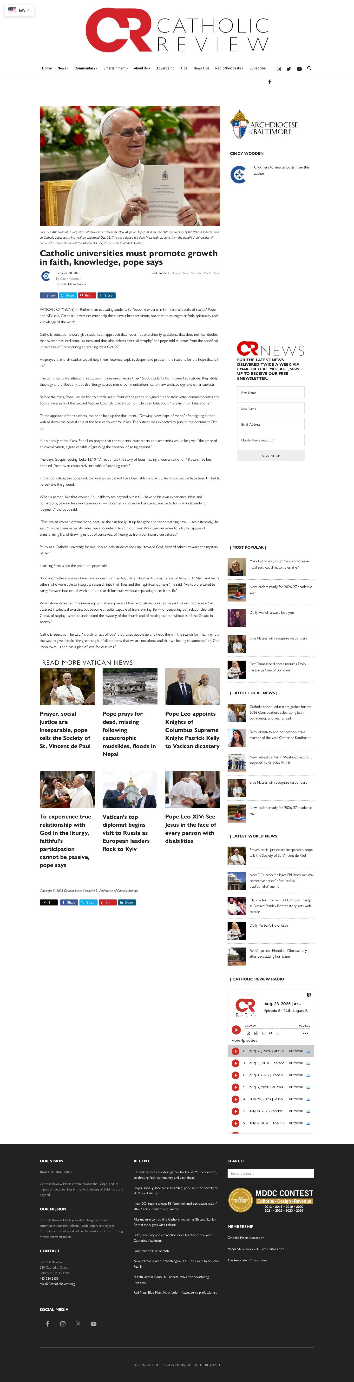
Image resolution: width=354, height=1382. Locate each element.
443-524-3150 (49, 1278)
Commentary (85, 68)
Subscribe (257, 68)
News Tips (201, 68)
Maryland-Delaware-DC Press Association (256, 1248)
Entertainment (115, 68)
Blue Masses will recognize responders (278, 638)
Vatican (196, 272)
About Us (141, 68)
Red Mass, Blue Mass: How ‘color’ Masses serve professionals (175, 1292)
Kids (184, 68)
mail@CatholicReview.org (57, 1283)
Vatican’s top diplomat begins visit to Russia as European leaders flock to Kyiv (126, 833)
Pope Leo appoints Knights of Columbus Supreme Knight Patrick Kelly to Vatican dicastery (192, 730)
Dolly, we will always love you (271, 612)
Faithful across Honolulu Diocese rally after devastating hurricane (278, 953)
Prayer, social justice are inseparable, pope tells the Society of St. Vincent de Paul (65, 730)
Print (47, 902)
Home (47, 68)
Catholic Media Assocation (246, 1237)
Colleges (174, 272)
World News (211, 272)
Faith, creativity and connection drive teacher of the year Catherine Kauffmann (280, 734)
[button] (309, 69)
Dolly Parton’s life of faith (268, 925)
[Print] (42, 902)
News (62, 68)
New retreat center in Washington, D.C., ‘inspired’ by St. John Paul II (280, 759)
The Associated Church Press (248, 1260)
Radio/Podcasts (228, 68)
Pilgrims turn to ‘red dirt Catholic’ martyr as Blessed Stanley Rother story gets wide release (280, 905)
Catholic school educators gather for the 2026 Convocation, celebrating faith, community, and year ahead (280, 712)
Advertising (165, 68)
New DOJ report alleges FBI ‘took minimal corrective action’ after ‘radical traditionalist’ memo (281, 880)
